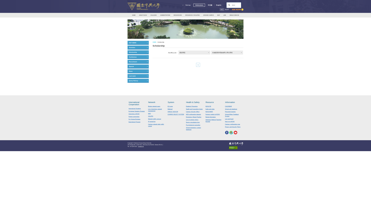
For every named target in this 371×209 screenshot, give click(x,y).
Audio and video (209, 109)
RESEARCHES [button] (178, 15)
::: (182, 5)
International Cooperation (134, 103)
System (171, 102)
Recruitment (133, 62)
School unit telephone (231, 109)
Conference (133, 57)
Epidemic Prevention (192, 106)
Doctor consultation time (193, 122)
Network (151, 102)
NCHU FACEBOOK (227, 132)
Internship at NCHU (134, 114)
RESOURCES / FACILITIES (192, 15)
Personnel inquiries (230, 111)
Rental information (210, 117)
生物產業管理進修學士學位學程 (222, 52)
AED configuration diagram (193, 114)
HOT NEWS (132, 43)
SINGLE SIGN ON (234, 15)
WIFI (149, 113)
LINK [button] (224, 15)
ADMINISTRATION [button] (165, 15)
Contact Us (141, 146)
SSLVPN (150, 116)
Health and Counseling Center (194, 109)
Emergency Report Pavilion (193, 117)
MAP (218, 15)
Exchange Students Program (137, 111)
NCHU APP (231, 132)
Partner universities (134, 116)
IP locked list (151, 121)
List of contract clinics (192, 119)
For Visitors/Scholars (134, 119)
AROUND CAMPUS (208, 15)
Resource (210, 102)
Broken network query (154, 106)
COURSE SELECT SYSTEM (176, 114)
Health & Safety (193, 102)
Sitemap (188, 5)
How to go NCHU (229, 121)
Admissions (199, 5)
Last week (132, 76)
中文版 (210, 5)
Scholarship (133, 52)
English (218, 5)
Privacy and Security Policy (233, 127)
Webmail (170, 109)
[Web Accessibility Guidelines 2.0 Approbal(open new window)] (236, 147)
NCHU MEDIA (235, 132)
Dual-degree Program (134, 122)
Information (230, 102)
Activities (132, 47)
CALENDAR (228, 106)
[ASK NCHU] (237, 10)
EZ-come (170, 106)
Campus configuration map (232, 124)
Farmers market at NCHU (212, 114)
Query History (133, 80)
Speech (131, 66)
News (131, 71)
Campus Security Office (192, 111)
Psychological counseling (193, 125)
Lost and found (229, 119)
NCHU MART (209, 111)
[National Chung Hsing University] (144, 6)
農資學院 (182, 52)
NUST (227, 9)
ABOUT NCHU (143, 15)
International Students (135, 108)
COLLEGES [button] (153, 15)
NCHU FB (208, 106)
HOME (134, 15)
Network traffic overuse (154, 119)
